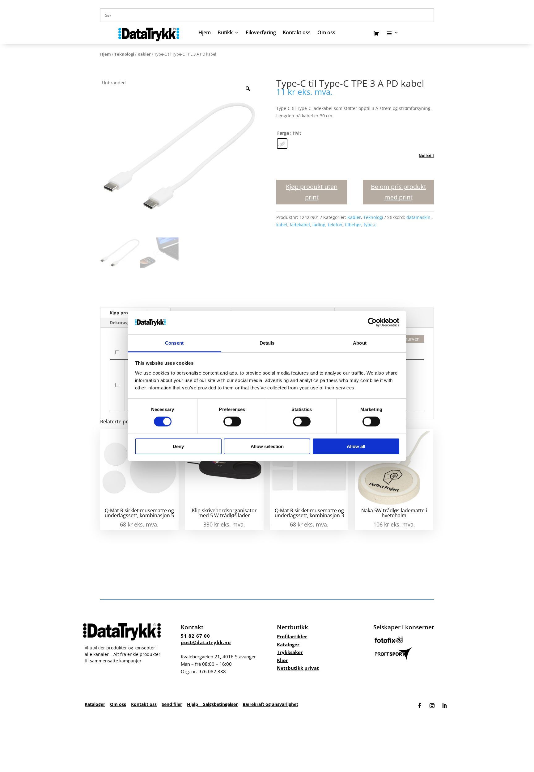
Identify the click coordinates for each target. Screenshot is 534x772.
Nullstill (426, 155)
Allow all (356, 446)
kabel (281, 225)
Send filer (172, 704)
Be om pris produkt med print (398, 192)
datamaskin (418, 217)
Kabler (144, 54)
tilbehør (353, 225)
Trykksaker (290, 652)
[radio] (282, 143)
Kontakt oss (297, 33)
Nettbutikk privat (298, 668)
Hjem (204, 33)
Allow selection (267, 446)
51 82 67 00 (195, 636)
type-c (370, 225)
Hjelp (195, 704)
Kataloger (288, 644)
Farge (283, 133)
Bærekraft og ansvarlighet (270, 704)
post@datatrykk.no (206, 642)
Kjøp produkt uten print (311, 192)
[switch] (232, 421)
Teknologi (124, 54)
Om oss (118, 704)
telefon (335, 225)
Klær (282, 660)
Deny (178, 446)
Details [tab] (267, 343)
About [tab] (360, 343)
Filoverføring (261, 33)
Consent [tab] (174, 343)
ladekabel (300, 225)
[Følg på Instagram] (432, 706)
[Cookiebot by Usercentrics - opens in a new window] (372, 322)
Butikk (225, 33)
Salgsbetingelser (220, 704)
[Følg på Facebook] (420, 706)
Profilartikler (292, 636)
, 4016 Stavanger (218, 656)
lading (318, 225)
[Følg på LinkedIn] (444, 706)
